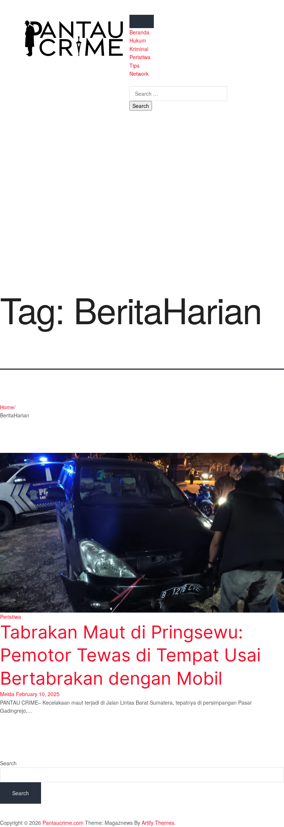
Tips (134, 65)
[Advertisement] (142, 199)
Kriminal (138, 48)
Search (8, 763)
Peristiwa (140, 57)
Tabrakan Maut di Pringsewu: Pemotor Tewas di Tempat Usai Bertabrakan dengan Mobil (130, 655)
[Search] (131, 81)
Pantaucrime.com (63, 822)
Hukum (137, 40)
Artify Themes (158, 822)
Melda (7, 694)
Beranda (139, 32)
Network (139, 73)
